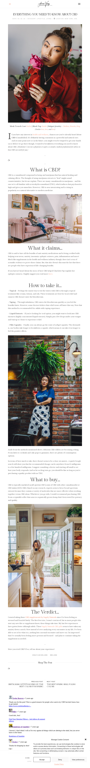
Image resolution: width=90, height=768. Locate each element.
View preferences (78, 759)
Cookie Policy (59, 764)
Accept (41, 759)
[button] (86, 739)
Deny (60, 759)
